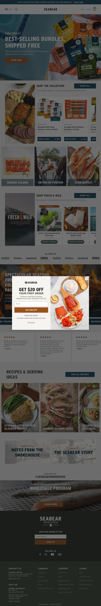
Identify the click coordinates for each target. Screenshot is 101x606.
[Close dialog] (86, 278)
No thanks (31, 322)
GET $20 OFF (31, 310)
